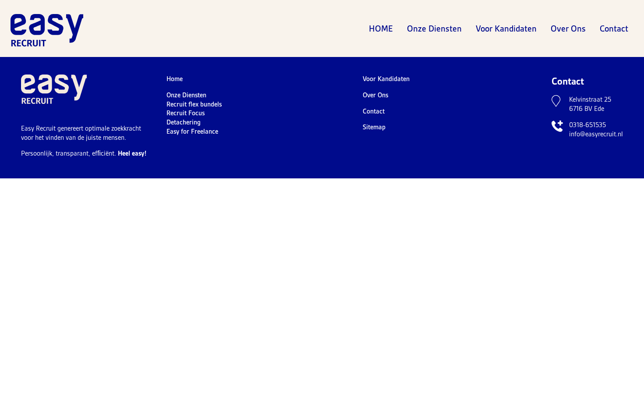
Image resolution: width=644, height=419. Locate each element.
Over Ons (568, 28)
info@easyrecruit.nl (596, 134)
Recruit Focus (185, 113)
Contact (614, 28)
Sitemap (374, 127)
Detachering (183, 122)
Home (381, 28)
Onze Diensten (434, 28)
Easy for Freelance (192, 131)
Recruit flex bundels (194, 104)
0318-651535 (587, 125)
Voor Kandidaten (506, 28)
